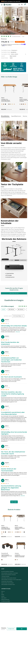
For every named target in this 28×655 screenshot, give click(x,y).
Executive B (4, 553)
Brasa (21, 97)
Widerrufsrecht (3, 597)
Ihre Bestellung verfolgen (5, 601)
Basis (2, 97)
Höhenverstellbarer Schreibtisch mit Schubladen (9, 573)
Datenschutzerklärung (5, 599)
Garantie (2, 596)
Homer (17, 553)
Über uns (2, 591)
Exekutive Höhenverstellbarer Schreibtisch (8, 574)
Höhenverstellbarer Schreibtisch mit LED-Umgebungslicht (11, 579)
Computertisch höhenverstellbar (6, 581)
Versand (2, 594)
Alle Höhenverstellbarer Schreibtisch (7, 571)
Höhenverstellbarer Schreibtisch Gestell (8, 584)
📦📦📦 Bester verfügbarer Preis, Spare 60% (10, 1)
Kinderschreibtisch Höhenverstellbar (7, 582)
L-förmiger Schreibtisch (5, 576)
